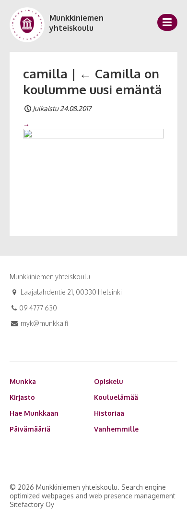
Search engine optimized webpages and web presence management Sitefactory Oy (92, 495)
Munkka (23, 381)
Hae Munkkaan (34, 413)
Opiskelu (108, 381)
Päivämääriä (30, 429)
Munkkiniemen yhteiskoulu (76, 23)
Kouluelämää (116, 397)
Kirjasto (22, 397)
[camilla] (93, 171)
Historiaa (109, 413)
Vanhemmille (116, 429)
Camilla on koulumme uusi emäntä (92, 81)
